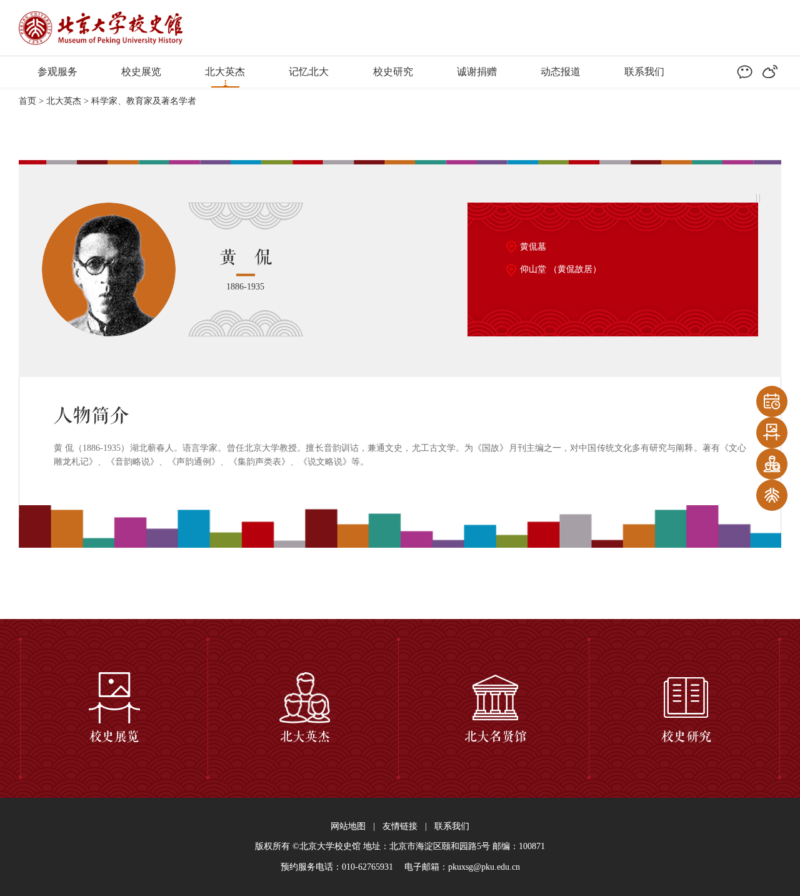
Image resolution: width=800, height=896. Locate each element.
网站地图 (348, 826)
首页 (27, 101)
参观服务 (58, 71)
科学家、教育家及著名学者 (145, 101)
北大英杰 (225, 71)
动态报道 (561, 71)
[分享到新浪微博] (770, 72)
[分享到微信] (744, 72)
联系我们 (644, 71)
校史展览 (141, 71)
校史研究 (393, 71)
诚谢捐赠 (477, 71)
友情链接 (400, 826)
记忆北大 (309, 71)
